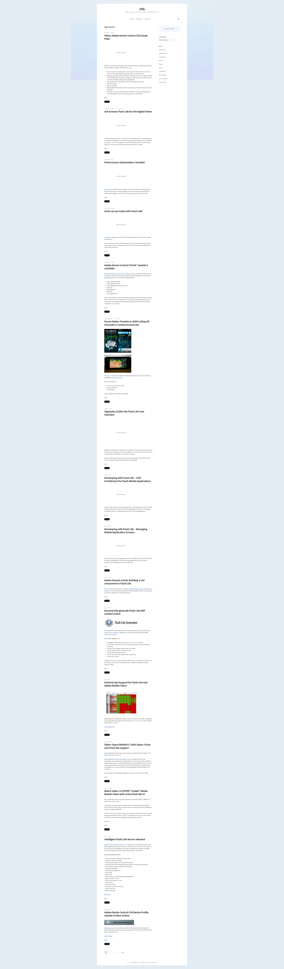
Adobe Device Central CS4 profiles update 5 (122, 273)
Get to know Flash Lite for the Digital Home (128, 111)
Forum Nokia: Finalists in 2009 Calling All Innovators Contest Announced (126, 323)
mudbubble (162, 71)
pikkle (111, 664)
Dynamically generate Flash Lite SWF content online (124, 612)
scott (129, 68)
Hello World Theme (144, 962)
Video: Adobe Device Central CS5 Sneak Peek (126, 37)
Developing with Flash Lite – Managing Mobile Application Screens (125, 530)
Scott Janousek (163, 78)
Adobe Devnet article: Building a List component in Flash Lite (124, 582)
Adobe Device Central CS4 (111, 928)
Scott (107, 589)
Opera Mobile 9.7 (123, 759)
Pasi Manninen (162, 75)
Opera (106, 759)
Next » (123, 952)
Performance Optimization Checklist (124, 162)
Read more (107, 894)
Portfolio (139, 19)
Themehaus (154, 962)
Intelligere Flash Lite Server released (124, 839)
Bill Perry (161, 60)
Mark (107, 273)
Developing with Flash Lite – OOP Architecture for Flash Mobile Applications (127, 479)
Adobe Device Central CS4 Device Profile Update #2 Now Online (126, 914)
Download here (108, 936)
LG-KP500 (123, 815)
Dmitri (160, 68)
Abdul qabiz (162, 50)
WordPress (135, 962)
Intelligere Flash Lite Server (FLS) (113, 844)
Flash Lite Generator (113, 632)
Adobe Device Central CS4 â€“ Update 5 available (126, 267)
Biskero (108, 237)
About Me (148, 19)
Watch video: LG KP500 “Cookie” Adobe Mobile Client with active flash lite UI (126, 792)
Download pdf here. (109, 727)
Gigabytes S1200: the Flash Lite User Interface (124, 413)
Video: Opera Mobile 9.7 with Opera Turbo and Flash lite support (127, 746)
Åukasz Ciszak (162, 82)
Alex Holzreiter (163, 53)
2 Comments (119, 108)
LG (105, 805)
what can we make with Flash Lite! (123, 211)
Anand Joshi (162, 57)
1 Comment (117, 318)
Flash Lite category (117, 377)
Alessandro (109, 189)
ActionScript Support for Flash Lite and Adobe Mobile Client (125, 684)
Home (131, 19)
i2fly (142, 9)
